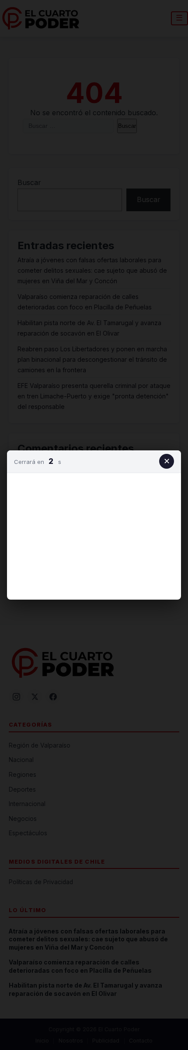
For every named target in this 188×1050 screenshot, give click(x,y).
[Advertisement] (94, 534)
